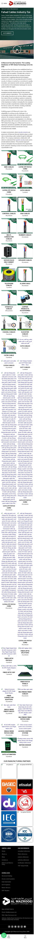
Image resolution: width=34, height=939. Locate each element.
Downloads (6, 873)
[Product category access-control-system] (25, 730)
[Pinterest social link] (15, 926)
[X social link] (12, 926)
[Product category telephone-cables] (9, 278)
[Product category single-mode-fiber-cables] (9, 709)
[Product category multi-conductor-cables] (9, 230)
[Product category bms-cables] (9, 160)
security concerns (23, 132)
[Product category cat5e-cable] (9, 349)
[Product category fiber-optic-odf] (9, 670)
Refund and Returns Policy (7, 863)
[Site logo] (17, 3)
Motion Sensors (6, 887)
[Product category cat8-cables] (25, 184)
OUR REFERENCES (23, 848)
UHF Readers (5, 890)
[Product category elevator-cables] (25, 326)
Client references (22, 854)
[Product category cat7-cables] (25, 365)
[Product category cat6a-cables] (9, 364)
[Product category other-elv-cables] (9, 301)
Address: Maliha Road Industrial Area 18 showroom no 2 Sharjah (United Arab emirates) (17, 918)
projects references (23, 857)
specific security (20, 140)
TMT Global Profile (23, 865)
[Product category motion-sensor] (25, 743)
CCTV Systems (6, 884)
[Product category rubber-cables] (25, 228)
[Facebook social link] (9, 926)
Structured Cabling (7, 876)
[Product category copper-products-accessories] (25, 302)
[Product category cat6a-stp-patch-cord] (25, 579)
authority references (23, 860)
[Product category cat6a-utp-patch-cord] (9, 561)
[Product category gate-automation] (9, 748)
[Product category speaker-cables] (25, 253)
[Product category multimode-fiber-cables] (25, 693)
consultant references (24, 851)
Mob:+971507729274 (8, 909)
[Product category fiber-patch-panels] (25, 676)
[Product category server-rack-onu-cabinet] (9, 254)
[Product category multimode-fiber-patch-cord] (25, 713)
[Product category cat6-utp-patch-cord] (9, 442)
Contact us (5, 860)
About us (4, 854)
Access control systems (8, 879)
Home (3, 851)
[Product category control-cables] (9, 207)
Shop (3, 857)
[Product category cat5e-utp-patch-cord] (9, 185)
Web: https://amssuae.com (9, 915)
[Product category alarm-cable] (25, 277)
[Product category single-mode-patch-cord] (9, 730)
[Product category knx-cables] (25, 207)
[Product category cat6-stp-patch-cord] (25, 439)
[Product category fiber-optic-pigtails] (9, 655)
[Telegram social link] (25, 926)
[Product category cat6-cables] (25, 344)
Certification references (24, 863)
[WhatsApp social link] (21, 926)
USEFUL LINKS (6, 848)
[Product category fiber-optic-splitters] (25, 652)
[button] (17, 49)
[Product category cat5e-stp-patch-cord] (25, 161)
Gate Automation (6, 881)
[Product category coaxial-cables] (9, 325)
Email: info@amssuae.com (9, 912)
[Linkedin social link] (18, 926)
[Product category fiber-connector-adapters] (9, 695)
